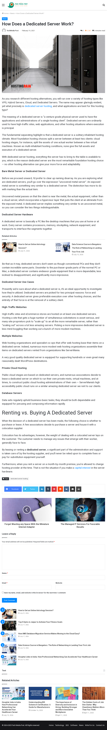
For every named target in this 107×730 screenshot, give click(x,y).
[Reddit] (60, 489)
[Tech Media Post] (17, 5)
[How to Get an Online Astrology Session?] (9, 247)
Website (59, 583)
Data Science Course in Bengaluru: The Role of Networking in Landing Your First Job (87, 248)
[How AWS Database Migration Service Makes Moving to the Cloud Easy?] (9, 637)
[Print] (78, 489)
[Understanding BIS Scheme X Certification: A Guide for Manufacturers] (40, 693)
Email (4, 583)
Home (6, 13)
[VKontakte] (66, 489)
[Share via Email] (72, 489)
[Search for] (103, 6)
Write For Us (89, 725)
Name (5, 573)
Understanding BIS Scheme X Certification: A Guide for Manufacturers (39, 704)
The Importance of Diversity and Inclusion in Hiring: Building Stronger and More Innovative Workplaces (66, 707)
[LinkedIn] (41, 489)
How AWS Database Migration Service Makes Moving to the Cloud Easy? (49, 634)
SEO (67, 725)
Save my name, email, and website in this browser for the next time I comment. (35, 593)
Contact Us (100, 725)
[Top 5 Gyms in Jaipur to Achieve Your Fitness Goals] (9, 625)
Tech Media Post (18, 725)
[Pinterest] (54, 489)
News (12, 13)
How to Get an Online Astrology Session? (36, 610)
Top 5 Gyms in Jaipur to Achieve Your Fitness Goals (40, 622)
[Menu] (3, 6)
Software (73, 725)
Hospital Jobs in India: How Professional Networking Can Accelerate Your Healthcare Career (58, 657)
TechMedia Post (13, 31)
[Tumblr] (48, 489)
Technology (59, 725)
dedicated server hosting (19, 479)
